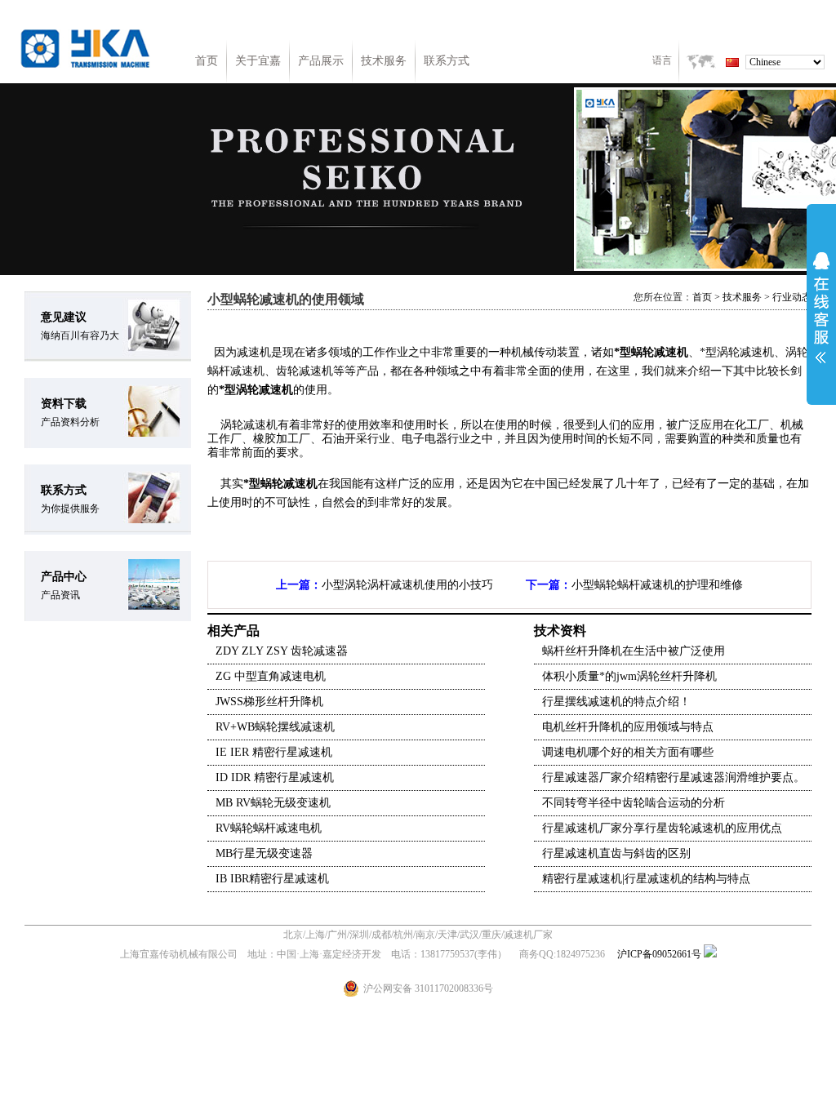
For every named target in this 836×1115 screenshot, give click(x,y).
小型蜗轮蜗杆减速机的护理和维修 (657, 585)
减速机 (254, 352)
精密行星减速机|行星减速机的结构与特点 (646, 879)
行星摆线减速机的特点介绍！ (616, 701)
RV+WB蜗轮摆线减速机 (275, 727)
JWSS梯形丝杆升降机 (269, 701)
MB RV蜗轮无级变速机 (273, 803)
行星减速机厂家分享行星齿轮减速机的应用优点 (662, 828)
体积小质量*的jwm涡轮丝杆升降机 (629, 676)
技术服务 (384, 61)
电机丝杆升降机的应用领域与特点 (628, 727)
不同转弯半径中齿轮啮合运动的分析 (633, 803)
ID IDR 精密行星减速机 (275, 777)
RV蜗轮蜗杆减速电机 (269, 828)
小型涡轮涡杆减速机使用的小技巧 (407, 585)
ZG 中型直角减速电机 (271, 676)
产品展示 (321, 61)
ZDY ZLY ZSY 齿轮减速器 (282, 651)
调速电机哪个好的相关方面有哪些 (628, 752)
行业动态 (792, 297)
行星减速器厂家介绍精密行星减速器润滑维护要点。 (673, 777)
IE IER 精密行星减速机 (274, 752)
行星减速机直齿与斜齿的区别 (616, 853)
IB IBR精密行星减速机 (272, 879)
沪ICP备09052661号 (659, 954)
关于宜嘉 (258, 61)
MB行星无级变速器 (264, 853)
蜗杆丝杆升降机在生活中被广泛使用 (633, 651)
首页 (206, 61)
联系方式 (446, 61)
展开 (821, 308)
